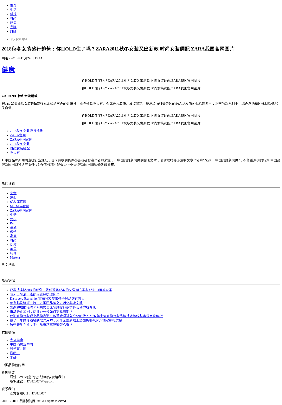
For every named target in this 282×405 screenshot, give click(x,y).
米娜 (13, 357)
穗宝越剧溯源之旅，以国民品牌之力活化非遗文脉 (46, 303)
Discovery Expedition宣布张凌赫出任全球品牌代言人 (47, 298)
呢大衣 (15, 152)
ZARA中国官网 (21, 139)
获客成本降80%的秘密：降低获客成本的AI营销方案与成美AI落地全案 (61, 290)
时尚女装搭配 (20, 148)
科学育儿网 (18, 348)
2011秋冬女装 (20, 144)
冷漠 (13, 244)
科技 (13, 14)
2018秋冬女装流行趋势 (26, 131)
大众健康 (16, 340)
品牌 (13, 27)
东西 (13, 197)
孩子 (13, 231)
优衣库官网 (18, 202)
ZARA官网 (18, 135)
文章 (13, 193)
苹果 (13, 249)
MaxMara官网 (19, 206)
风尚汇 (15, 353)
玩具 (13, 253)
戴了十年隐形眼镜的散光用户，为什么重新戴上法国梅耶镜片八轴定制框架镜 (66, 320)
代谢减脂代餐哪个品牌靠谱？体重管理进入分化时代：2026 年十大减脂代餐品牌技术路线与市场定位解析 (86, 316)
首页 (13, 5)
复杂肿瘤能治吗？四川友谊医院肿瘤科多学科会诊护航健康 (53, 307)
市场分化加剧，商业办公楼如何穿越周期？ (41, 311)
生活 (13, 9)
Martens (15, 257)
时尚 (13, 18)
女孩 (13, 219)
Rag (12, 223)
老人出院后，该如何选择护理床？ (34, 294)
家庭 (13, 236)
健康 (13, 22)
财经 (13, 31)
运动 (13, 227)
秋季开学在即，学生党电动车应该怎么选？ (41, 324)
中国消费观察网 (21, 344)
